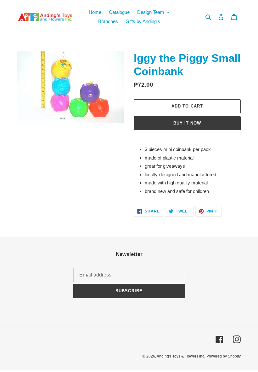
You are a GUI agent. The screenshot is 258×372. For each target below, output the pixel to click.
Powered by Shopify (223, 356)
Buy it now (187, 123)
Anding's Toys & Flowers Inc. (181, 356)
